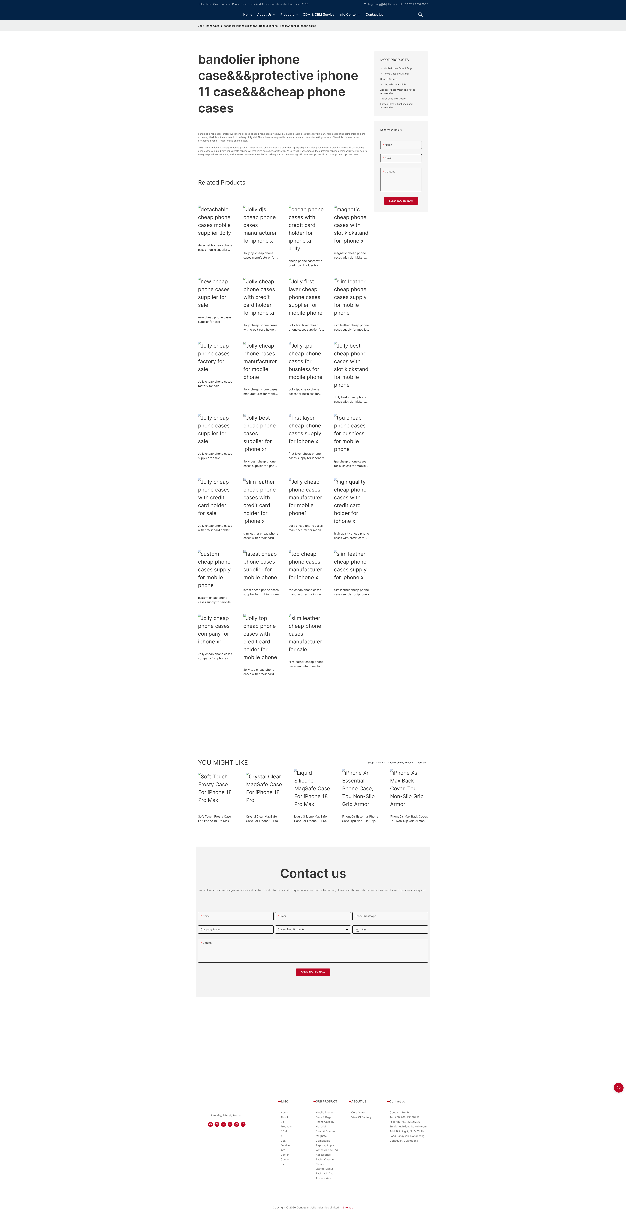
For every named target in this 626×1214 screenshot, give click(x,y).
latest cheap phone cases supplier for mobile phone (261, 592)
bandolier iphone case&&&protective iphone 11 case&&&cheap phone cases (270, 25)
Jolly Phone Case (208, 25)
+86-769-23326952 (415, 4)
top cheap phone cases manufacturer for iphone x (306, 592)
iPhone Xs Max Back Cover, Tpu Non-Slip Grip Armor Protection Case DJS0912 (409, 819)
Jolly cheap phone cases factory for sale (215, 384)
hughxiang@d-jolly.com (382, 4)
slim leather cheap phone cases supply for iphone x (351, 592)
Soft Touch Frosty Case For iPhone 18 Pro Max (214, 819)
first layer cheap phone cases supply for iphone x (306, 456)
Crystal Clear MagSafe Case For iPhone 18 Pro (262, 819)
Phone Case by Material (400, 762)
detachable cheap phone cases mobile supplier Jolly (215, 248)
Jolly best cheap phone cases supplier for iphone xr (260, 464)
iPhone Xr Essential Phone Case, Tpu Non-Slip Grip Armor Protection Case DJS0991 (360, 819)
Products (421, 762)
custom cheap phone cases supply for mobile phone (214, 600)
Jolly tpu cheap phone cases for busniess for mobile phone (304, 392)
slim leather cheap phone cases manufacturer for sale (306, 664)
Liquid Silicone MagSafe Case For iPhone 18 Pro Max (310, 819)
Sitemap (348, 1207)
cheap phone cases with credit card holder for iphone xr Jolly (305, 263)
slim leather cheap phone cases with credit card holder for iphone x (260, 536)
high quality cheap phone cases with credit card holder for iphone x (351, 536)
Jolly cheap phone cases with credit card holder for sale (215, 528)
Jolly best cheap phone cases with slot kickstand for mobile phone (351, 399)
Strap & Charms (376, 762)
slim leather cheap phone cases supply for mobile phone (351, 327)
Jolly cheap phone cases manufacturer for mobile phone (260, 392)
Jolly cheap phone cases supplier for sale (215, 456)
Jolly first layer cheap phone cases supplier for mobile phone (306, 327)
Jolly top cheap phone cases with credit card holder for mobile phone (260, 672)
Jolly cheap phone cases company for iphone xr (215, 656)
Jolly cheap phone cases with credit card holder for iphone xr (260, 327)
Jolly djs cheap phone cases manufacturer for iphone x (259, 255)
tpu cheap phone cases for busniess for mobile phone (350, 464)
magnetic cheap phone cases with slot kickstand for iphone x (351, 255)
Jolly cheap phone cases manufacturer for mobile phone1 (306, 528)
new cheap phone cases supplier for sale (214, 319)
